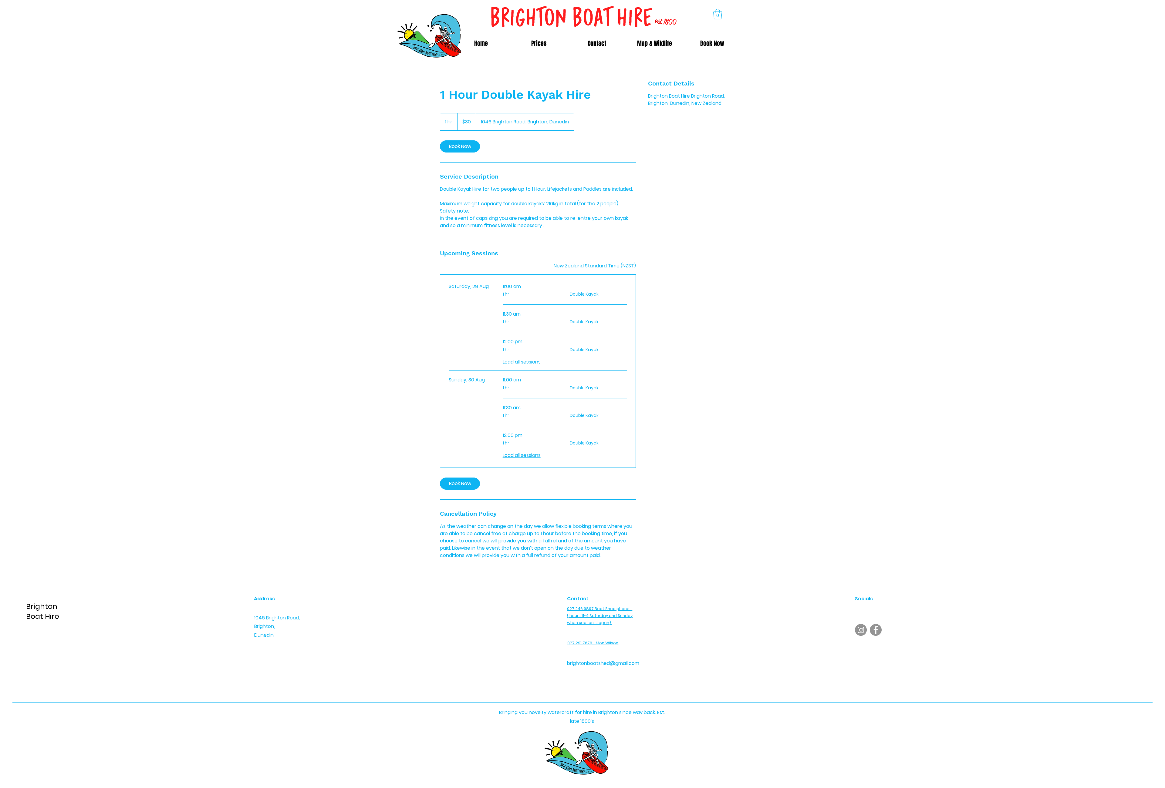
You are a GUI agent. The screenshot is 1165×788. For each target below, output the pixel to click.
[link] (460, 146)
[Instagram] (861, 630)
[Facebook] (876, 630)
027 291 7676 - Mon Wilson (592, 643)
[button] (717, 14)
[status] (595, 266)
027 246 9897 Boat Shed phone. (599, 609)
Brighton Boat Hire (42, 611)
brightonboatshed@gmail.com (603, 663)
